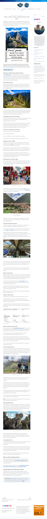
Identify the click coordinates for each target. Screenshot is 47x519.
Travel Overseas (20, 15)
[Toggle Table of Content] (11, 69)
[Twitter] (45, 0)
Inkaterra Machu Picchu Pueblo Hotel (9, 466)
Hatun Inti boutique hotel (21, 466)
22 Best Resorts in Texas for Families (39, 56)
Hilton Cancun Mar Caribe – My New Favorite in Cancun (7, 500)
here (41, 76)
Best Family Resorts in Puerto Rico (39, 61)
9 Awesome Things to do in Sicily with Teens (24, 499)
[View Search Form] (43, 9)
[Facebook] (41, 0)
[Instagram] (44, 0)
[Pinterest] (43, 0)
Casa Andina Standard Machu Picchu (21, 460)
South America (15, 15)
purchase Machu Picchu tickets (18, 328)
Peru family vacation (7, 74)
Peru (11, 15)
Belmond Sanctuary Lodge (24, 465)
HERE (23, 481)
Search (35, 14)
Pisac (24, 188)
